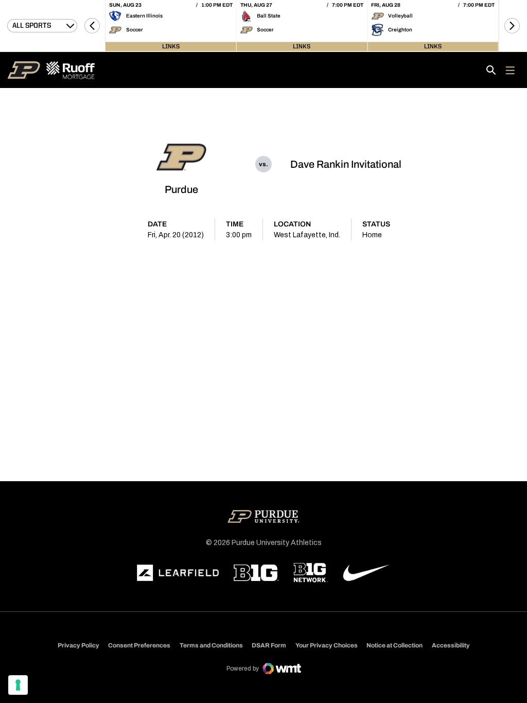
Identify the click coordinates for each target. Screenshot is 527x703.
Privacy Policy (78, 645)
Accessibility (451, 645)
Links (171, 46)
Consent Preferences (139, 645)
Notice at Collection (394, 645)
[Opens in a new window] (178, 573)
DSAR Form (269, 645)
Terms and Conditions (211, 645)
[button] (92, 25)
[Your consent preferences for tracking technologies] (18, 685)
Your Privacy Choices (326, 645)
